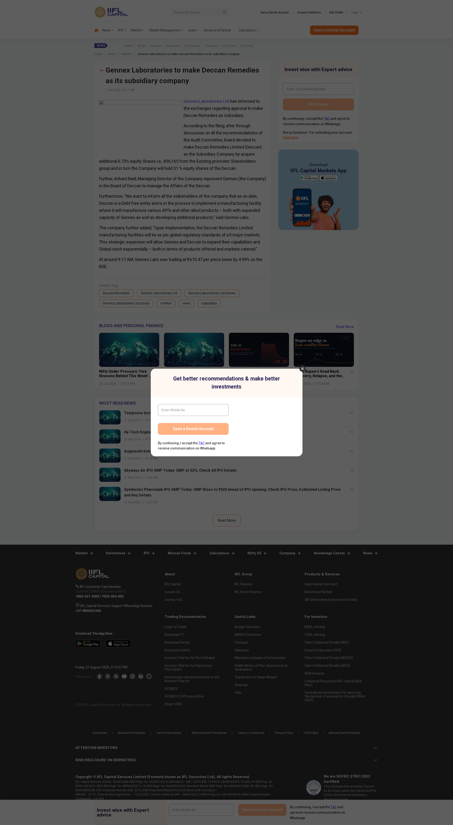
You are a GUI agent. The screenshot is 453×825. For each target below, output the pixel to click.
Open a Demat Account (193, 429)
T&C (201, 443)
